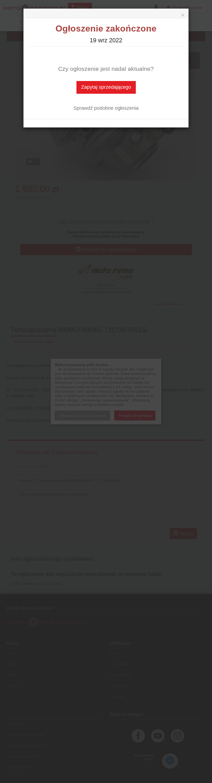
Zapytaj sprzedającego (106, 87)
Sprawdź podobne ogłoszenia (106, 108)
